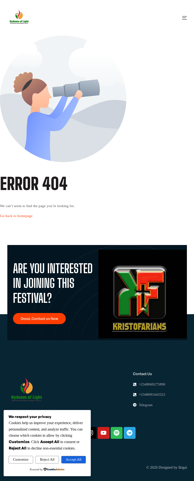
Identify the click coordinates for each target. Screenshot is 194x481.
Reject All (47, 459)
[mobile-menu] (175, 18)
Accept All (73, 459)
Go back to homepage (16, 216)
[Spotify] (117, 433)
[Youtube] (104, 433)
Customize (21, 459)
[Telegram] (130, 433)
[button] (39, 318)
